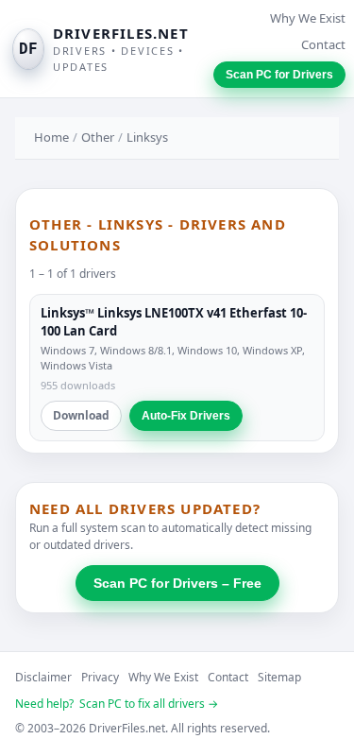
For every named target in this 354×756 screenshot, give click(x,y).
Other (97, 137)
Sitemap (279, 677)
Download (81, 415)
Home (51, 137)
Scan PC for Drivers (279, 74)
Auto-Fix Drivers (186, 415)
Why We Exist (308, 17)
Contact (323, 44)
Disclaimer (43, 677)
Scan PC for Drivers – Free (177, 583)
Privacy (100, 677)
